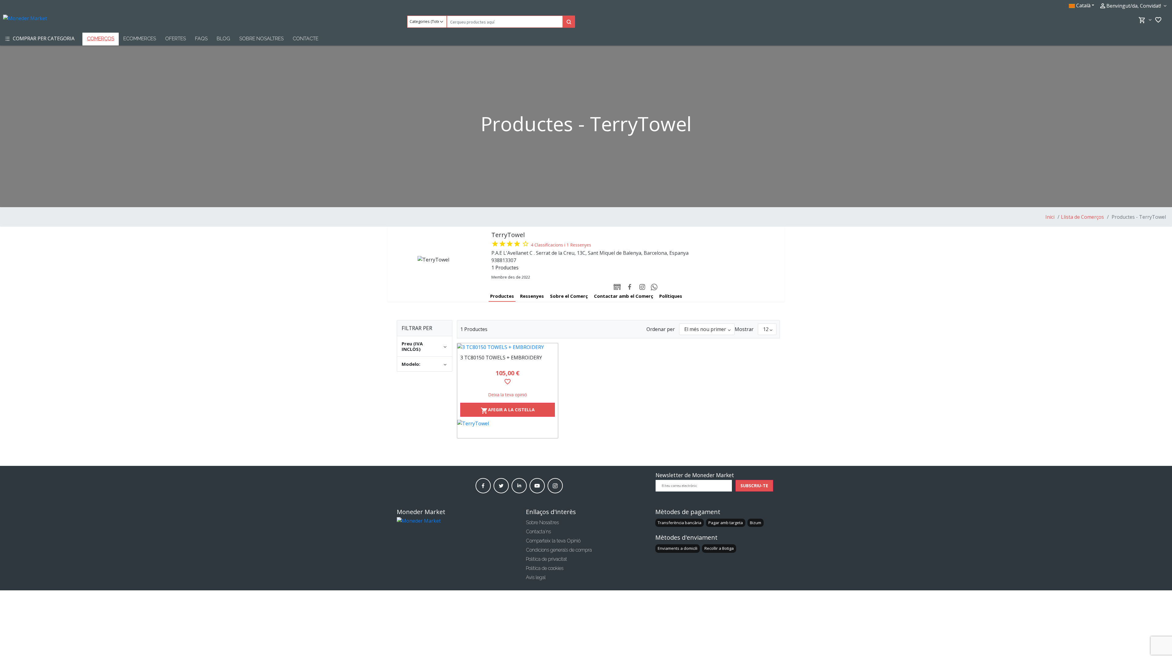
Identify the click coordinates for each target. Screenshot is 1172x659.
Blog (223, 38)
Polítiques (670, 296)
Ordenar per (660, 329)
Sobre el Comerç (569, 296)
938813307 (503, 260)
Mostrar (744, 329)
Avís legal (536, 577)
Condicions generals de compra (559, 550)
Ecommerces (139, 38)
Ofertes (175, 38)
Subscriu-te (754, 485)
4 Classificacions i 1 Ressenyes (561, 245)
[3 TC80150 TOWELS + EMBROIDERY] (507, 347)
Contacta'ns (538, 532)
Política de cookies (544, 568)
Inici (1049, 217)
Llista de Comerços (1082, 217)
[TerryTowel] (507, 429)
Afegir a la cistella (508, 410)
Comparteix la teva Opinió (553, 541)
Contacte (305, 38)
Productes (502, 296)
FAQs (201, 38)
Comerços (100, 38)
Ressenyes (532, 296)
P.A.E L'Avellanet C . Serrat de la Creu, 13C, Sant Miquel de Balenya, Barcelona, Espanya (590, 253)
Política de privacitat (546, 559)
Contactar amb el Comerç (623, 296)
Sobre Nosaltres (261, 38)
